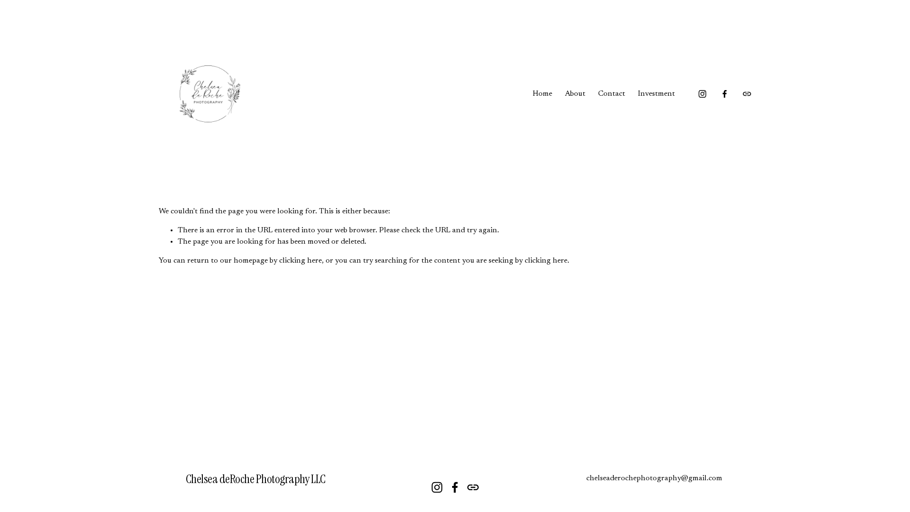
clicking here (300, 261)
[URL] (747, 94)
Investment (656, 94)
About (575, 94)
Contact (611, 94)
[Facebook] (724, 94)
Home (542, 94)
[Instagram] (702, 94)
